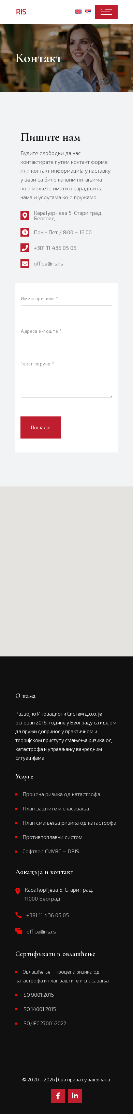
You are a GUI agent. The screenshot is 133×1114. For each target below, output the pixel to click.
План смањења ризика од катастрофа (69, 822)
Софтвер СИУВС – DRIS (51, 851)
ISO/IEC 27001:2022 (44, 1023)
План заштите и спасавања (56, 808)
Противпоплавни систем (53, 837)
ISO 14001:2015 (39, 1009)
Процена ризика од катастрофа (61, 794)
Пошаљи (40, 427)
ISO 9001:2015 (38, 995)
